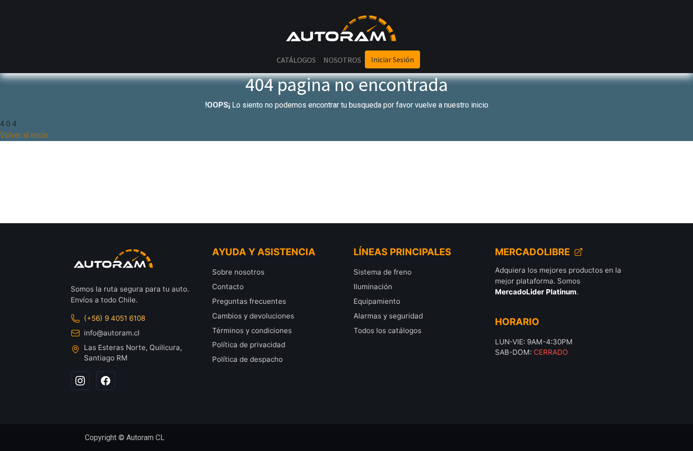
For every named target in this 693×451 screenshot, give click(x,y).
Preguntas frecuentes (249, 301)
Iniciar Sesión (392, 59)
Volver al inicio (24, 135)
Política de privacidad (248, 344)
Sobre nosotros (238, 271)
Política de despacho (247, 359)
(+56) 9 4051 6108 (114, 318)
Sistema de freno (383, 271)
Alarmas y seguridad (388, 315)
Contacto (228, 286)
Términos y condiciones (252, 330)
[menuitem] (296, 59)
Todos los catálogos (387, 330)
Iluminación (373, 286)
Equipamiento (377, 301)
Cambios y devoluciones (253, 315)
